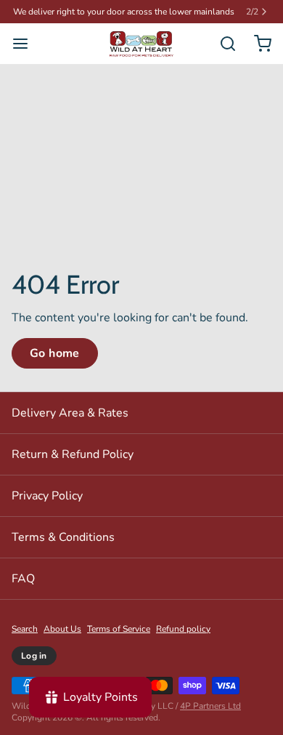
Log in (34, 656)
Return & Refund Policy (73, 454)
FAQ (23, 579)
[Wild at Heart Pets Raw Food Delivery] (141, 44)
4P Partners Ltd (210, 706)
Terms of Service (118, 629)
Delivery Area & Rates (70, 413)
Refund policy (183, 629)
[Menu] (26, 43)
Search (25, 629)
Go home (55, 353)
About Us (62, 629)
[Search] (222, 43)
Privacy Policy (47, 496)
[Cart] (256, 43)
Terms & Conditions (63, 537)
